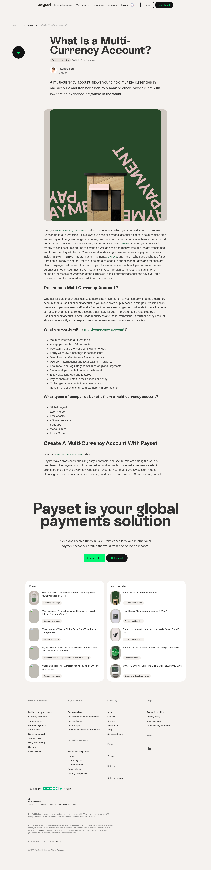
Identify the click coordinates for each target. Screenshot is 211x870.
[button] (147, 5)
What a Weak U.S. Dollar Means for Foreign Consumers (151, 647)
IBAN (125, 243)
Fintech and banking (28, 25)
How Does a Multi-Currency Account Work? (145, 611)
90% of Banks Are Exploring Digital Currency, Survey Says (152, 666)
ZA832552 (56, 841)
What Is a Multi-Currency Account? (140, 592)
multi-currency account (69, 230)
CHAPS (112, 256)
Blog (14, 25)
